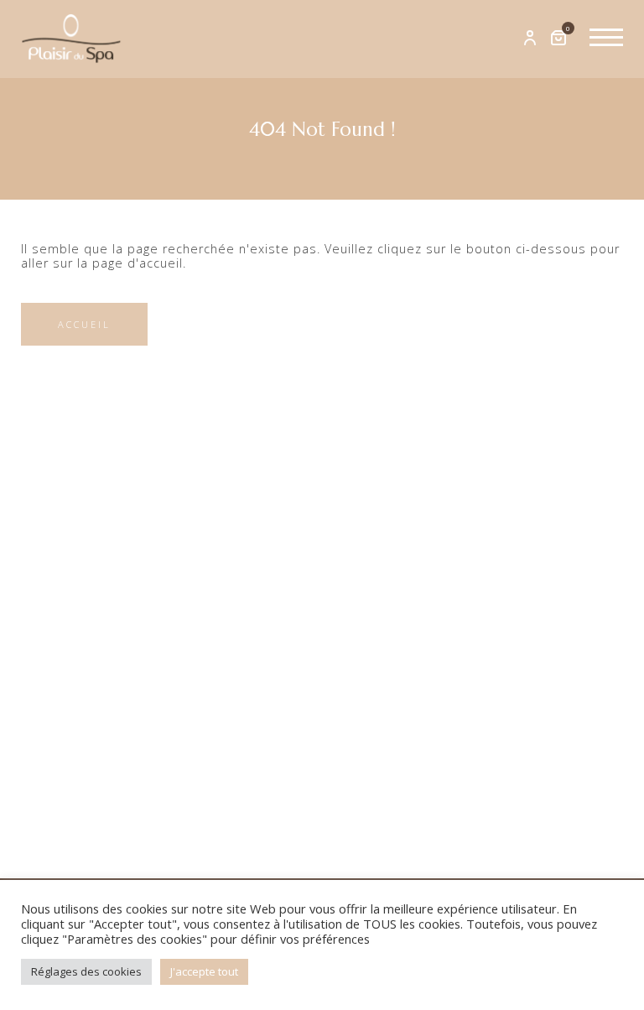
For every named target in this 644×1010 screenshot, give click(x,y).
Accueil (84, 324)
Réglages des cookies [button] (86, 971)
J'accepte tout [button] (204, 971)
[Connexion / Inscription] (530, 38)
